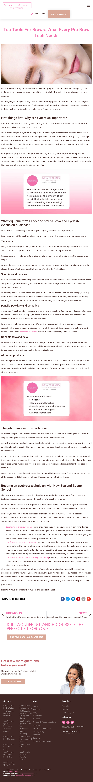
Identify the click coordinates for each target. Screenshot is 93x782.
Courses (36, 719)
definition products (28, 331)
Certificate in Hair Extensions (9, 737)
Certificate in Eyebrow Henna (19, 527)
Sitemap (36, 735)
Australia (65, 706)
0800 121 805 (13, 772)
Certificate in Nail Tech (25, 745)
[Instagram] (68, 722)
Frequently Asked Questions (44, 722)
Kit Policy (36, 725)
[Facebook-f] (63, 722)
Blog (35, 712)
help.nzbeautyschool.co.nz (25, 776)
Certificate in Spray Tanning (9, 763)
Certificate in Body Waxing (8, 706)
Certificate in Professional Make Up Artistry (25, 755)
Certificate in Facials (8, 730)
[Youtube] (72, 722)
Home (35, 706)
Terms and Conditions (42, 741)
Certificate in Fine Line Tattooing (25, 731)
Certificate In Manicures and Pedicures (26, 739)
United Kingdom (68, 712)
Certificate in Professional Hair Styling (8, 754)
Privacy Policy (38, 731)
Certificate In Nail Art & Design (8, 746)
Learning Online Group (42, 728)
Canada (65, 709)
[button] (88, 5)
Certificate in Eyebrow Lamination (21, 542)
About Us (36, 709)
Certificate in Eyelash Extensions (8, 723)
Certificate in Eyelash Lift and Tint (26, 723)
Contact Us (37, 716)
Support (36, 738)
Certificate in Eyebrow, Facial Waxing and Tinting (27, 557)
